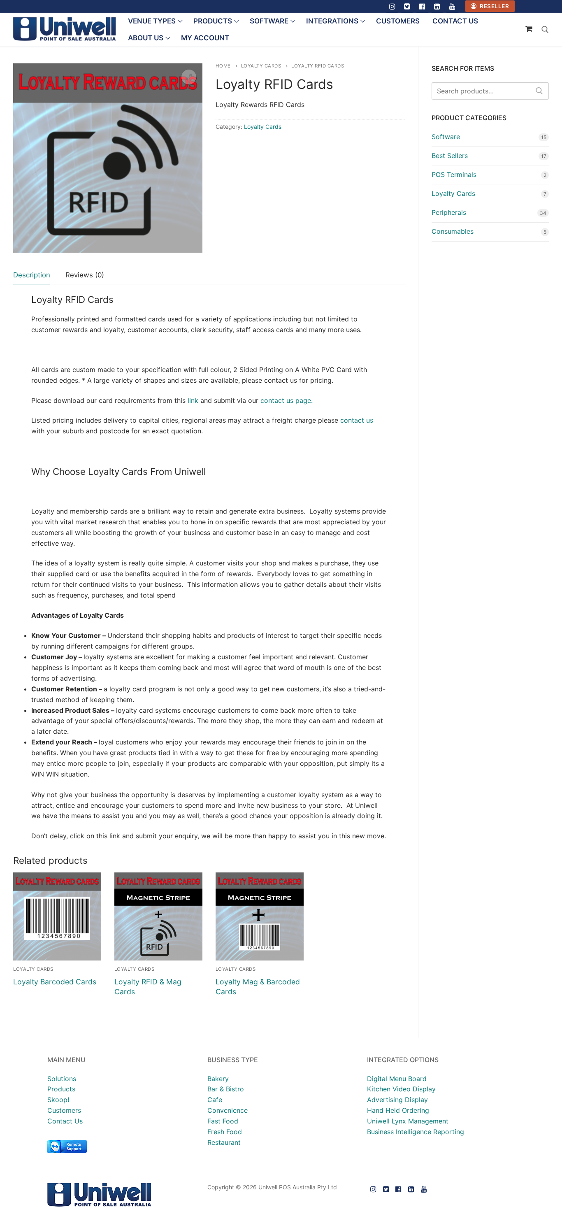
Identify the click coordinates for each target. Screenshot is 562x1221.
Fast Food (222, 1121)
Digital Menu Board (397, 1078)
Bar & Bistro (225, 1089)
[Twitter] (407, 6)
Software (446, 137)
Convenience (227, 1110)
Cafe (214, 1099)
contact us (356, 420)
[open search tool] (545, 29)
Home (223, 66)
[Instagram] (392, 6)
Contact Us (65, 1121)
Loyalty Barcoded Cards (54, 981)
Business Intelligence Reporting (415, 1132)
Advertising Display (397, 1099)
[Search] (539, 91)
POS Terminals (454, 174)
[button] (188, 77)
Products (61, 1089)
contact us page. (286, 400)
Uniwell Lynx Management (407, 1121)
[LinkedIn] (437, 6)
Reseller (493, 6)
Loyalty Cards (261, 66)
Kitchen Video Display (401, 1089)
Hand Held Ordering (398, 1110)
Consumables (453, 231)
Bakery (218, 1078)
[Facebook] (422, 6)
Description (31, 275)
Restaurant (224, 1142)
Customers (64, 1110)
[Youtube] (452, 6)
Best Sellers (450, 155)
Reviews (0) (84, 275)
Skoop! (58, 1099)
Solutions (61, 1078)
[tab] (31, 275)
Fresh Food (224, 1132)
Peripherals (449, 212)
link (192, 400)
